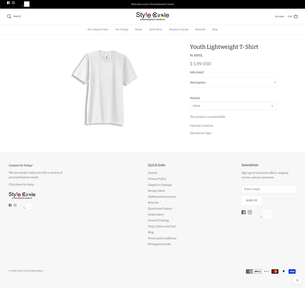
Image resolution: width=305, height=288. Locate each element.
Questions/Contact (160, 208)
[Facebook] (8, 2)
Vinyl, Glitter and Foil (161, 226)
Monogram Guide (159, 244)
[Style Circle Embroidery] (152, 16)
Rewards (200, 29)
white (196, 105)
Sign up (251, 200)
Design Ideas (156, 190)
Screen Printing (158, 220)
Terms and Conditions (162, 238)
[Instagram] (13, 2)
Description (197, 82)
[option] (105, 87)
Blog (214, 29)
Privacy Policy (157, 179)
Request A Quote (179, 29)
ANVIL (198, 55)
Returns (153, 202)
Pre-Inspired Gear (98, 29)
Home (138, 29)
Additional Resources (162, 196)
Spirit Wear (155, 29)
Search (152, 172)
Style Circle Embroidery (30, 270)
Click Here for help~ (22, 184)
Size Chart (197, 72)
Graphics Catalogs (160, 185)
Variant (195, 98)
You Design (121, 29)
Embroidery (155, 214)
